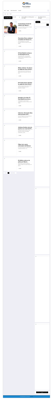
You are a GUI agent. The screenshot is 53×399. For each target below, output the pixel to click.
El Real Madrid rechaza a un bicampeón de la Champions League (25, 53)
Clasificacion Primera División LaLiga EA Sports (42, 392)
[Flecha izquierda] (46, 18)
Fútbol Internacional (14, 10)
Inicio (5, 10)
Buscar (47, 24)
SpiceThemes (31, 396)
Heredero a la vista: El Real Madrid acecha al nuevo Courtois (24, 98)
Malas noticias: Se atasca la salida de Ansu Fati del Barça (25, 68)
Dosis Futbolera (26, 6)
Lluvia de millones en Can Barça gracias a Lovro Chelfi (24, 17)
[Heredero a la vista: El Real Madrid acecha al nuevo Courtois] (10, 101)
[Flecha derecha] (48, 18)
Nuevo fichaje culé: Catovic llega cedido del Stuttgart (41, 17)
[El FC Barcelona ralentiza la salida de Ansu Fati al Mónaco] (10, 86)
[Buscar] (46, 11)
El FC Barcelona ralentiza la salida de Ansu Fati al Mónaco (25, 83)
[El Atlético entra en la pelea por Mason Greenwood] (10, 164)
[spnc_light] (48, 11)
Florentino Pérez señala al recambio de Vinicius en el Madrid (25, 39)
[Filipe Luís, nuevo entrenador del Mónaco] (10, 147)
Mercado (19, 10)
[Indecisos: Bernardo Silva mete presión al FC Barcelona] (10, 116)
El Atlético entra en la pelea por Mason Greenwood (24, 161)
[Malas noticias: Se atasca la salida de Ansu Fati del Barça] (10, 71)
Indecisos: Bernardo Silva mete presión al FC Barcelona (25, 113)
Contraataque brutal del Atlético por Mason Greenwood (24, 24)
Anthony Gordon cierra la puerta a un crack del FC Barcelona (25, 128)
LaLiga (8, 10)
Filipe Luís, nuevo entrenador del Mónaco (24, 145)
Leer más (20, 46)
